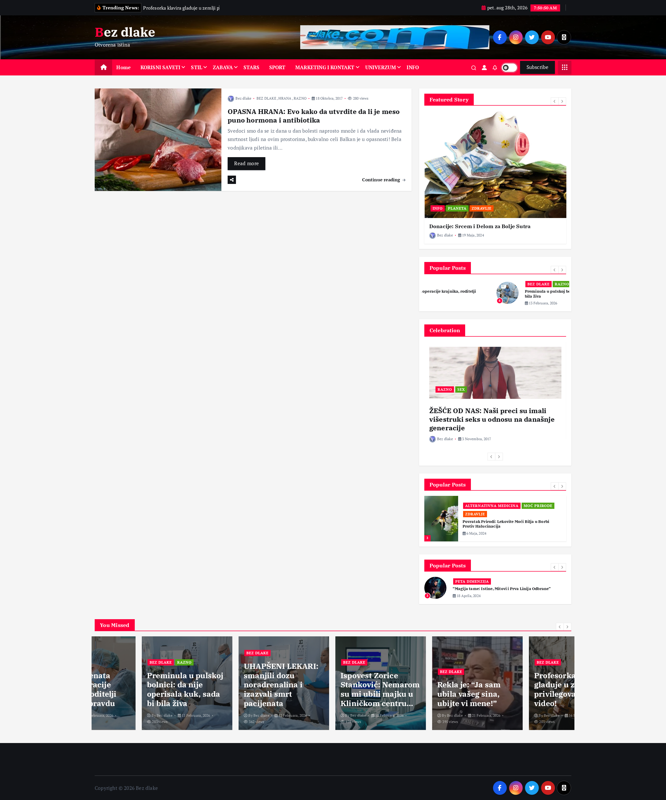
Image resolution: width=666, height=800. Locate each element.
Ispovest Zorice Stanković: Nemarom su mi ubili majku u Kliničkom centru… (333, 689)
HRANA (284, 98)
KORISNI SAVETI (160, 67)
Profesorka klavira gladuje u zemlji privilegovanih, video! (522, 689)
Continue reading (381, 180)
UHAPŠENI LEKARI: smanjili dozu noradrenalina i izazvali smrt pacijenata (234, 684)
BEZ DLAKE (266, 98)
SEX (461, 389)
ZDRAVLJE (481, 208)
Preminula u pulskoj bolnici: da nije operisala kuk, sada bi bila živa (138, 689)
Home (123, 67)
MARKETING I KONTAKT (325, 67)
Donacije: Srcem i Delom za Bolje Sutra (479, 226)
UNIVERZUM (380, 67)
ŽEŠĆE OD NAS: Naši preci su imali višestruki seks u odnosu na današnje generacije (492, 419)
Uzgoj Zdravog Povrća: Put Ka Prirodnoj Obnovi (509, 521)
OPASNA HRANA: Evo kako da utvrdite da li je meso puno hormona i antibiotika (314, 115)
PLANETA (457, 208)
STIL (196, 67)
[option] (495, 177)
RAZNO (300, 98)
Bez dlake (243, 98)
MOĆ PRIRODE (517, 505)
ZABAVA (223, 67)
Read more (246, 163)
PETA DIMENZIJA (472, 576)
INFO (413, 67)
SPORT (277, 67)
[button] (555, 101)
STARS (251, 67)
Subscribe (537, 67)
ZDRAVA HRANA (481, 513)
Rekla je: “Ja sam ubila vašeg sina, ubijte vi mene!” (421, 694)
